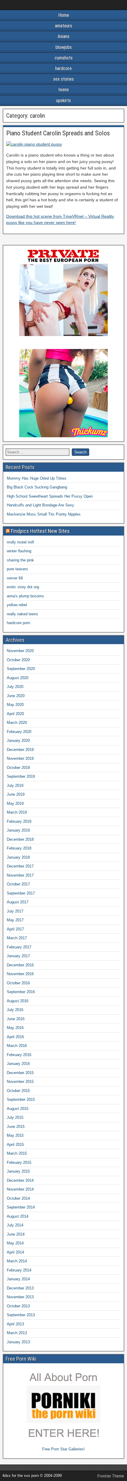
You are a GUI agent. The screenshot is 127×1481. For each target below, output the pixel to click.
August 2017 (17, 902)
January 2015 (18, 1171)
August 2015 (17, 1108)
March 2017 (17, 938)
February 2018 (19, 848)
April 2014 (15, 1252)
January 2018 (18, 857)
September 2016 (21, 992)
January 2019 (18, 830)
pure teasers (17, 569)
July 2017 (15, 911)
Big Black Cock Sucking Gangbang (37, 487)
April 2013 (15, 1324)
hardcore (63, 68)
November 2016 (20, 974)
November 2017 (20, 875)
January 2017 (18, 956)
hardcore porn (18, 623)
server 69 (15, 578)
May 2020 (15, 704)
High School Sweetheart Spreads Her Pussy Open (50, 496)
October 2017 (18, 884)
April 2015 (15, 1144)
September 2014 (21, 1207)
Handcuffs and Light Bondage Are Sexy (40, 505)
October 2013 (18, 1306)
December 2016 (20, 965)
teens (63, 89)
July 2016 (15, 1010)
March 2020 (17, 722)
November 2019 (20, 758)
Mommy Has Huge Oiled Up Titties (36, 478)
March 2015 (17, 1153)
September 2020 (21, 668)
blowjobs (64, 47)
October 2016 (18, 983)
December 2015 (20, 1073)
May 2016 (15, 1027)
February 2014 (19, 1270)
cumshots (64, 58)
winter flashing (19, 551)
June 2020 (16, 696)
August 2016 (17, 1001)
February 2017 (19, 947)
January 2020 (18, 740)
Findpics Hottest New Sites (40, 531)
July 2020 (15, 686)
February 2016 (19, 1055)
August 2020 (17, 678)
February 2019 (19, 821)
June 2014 (16, 1234)
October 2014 (18, 1198)
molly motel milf (20, 542)
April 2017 (15, 929)
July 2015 (15, 1117)
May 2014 (15, 1243)
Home (63, 15)
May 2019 (15, 803)
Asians (63, 36)
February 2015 (19, 1162)
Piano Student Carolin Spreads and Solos (58, 133)
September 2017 (21, 893)
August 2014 (17, 1216)
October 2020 (18, 660)
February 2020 (19, 731)
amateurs (63, 26)
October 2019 (18, 767)
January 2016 (18, 1063)
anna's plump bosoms (25, 596)
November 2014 (20, 1189)
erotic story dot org (23, 587)
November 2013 (20, 1297)
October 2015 (18, 1090)
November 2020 (20, 651)
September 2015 (21, 1099)
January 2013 (18, 1342)
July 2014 (15, 1225)
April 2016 (15, 1037)
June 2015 (16, 1126)
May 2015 (15, 1135)
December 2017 (20, 866)
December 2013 (20, 1288)
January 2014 (18, 1279)
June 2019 (16, 794)
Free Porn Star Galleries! (63, 1449)
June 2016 (16, 1019)
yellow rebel (17, 605)
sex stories (63, 79)
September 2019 (21, 776)
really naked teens (22, 614)
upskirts (63, 100)
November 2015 (20, 1081)
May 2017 (15, 920)
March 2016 (17, 1045)
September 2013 (21, 1315)
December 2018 (20, 839)
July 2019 (15, 785)
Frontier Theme (110, 1476)
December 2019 (20, 749)
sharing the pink (20, 560)
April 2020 (15, 714)
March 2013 (17, 1333)
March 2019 (17, 812)
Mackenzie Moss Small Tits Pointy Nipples (44, 514)
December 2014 (20, 1180)
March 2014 (17, 1261)
